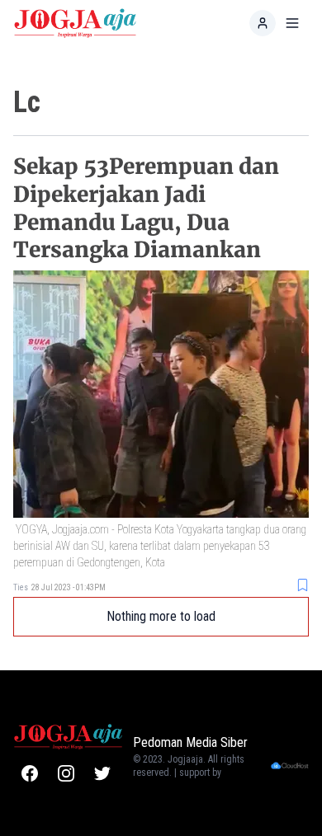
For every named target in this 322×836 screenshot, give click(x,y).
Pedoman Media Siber (190, 742)
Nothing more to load (161, 616)
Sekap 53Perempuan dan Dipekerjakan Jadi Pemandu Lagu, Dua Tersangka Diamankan (146, 208)
